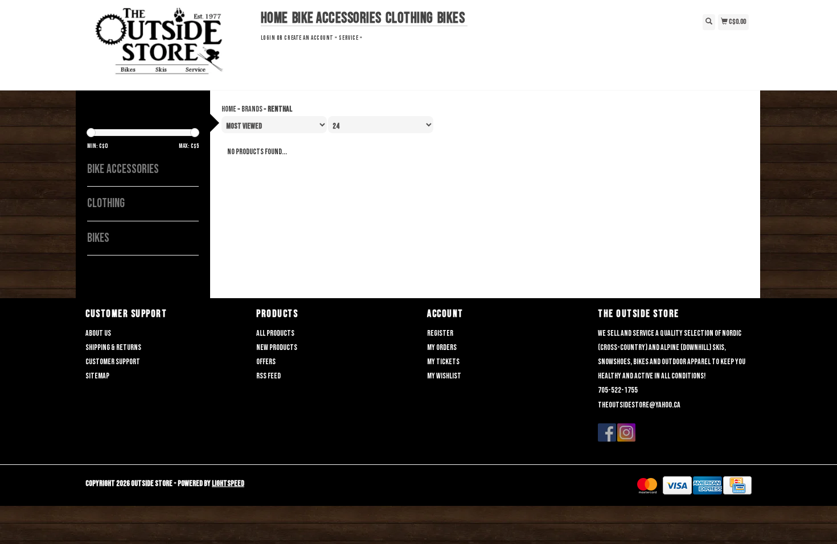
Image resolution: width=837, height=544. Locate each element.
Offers (266, 361)
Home (274, 18)
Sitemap (97, 376)
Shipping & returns (113, 347)
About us (98, 333)
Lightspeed (228, 483)
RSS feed (268, 376)
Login (268, 38)
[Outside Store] (169, 44)
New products (276, 347)
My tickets (443, 361)
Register (440, 333)
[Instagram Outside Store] (626, 432)
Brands (251, 109)
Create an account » (310, 38)
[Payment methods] (647, 486)
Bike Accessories (336, 18)
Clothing (409, 18)
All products (275, 333)
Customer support (112, 361)
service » (350, 38)
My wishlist (444, 376)
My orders (442, 347)
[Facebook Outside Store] (607, 432)
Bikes (451, 18)
